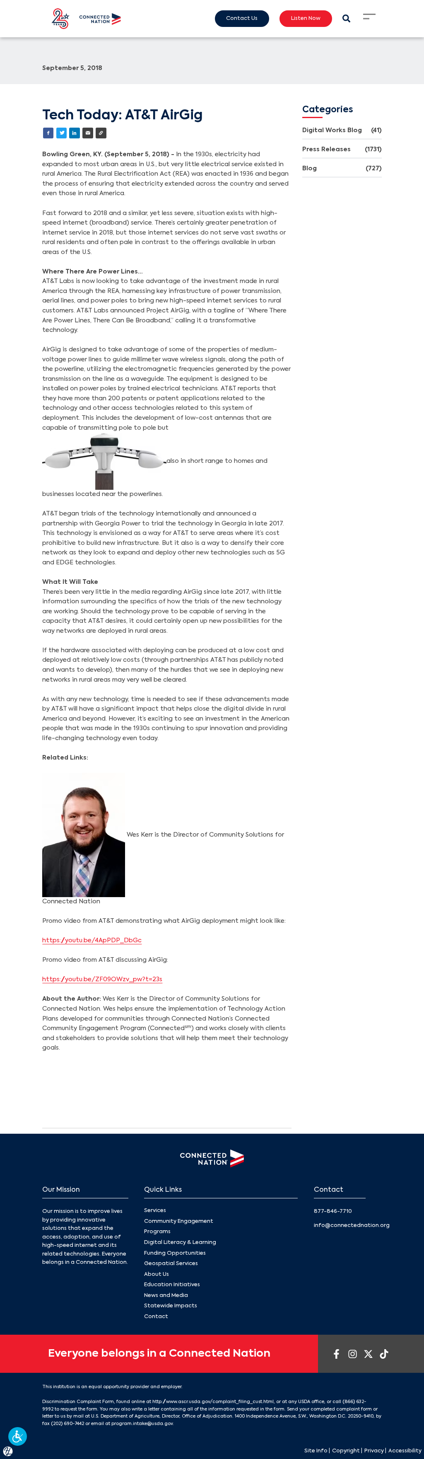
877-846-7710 (333, 1211)
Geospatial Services (171, 1263)
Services (155, 1210)
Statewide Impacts (170, 1306)
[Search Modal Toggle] (346, 18)
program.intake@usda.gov (142, 1424)
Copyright (346, 1451)
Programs (157, 1231)
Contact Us (242, 18)
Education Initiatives (172, 1284)
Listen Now (305, 18)
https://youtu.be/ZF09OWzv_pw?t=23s (102, 979)
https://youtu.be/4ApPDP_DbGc (92, 941)
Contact (156, 1316)
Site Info (316, 1451)
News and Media (166, 1295)
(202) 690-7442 (67, 1424)
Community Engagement (178, 1221)
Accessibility (405, 1451)
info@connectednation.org (352, 1225)
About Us (156, 1274)
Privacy (374, 1451)
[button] (17, 1436)
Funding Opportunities (175, 1253)
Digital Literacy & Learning (180, 1242)
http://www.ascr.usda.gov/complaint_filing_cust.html (213, 1402)
